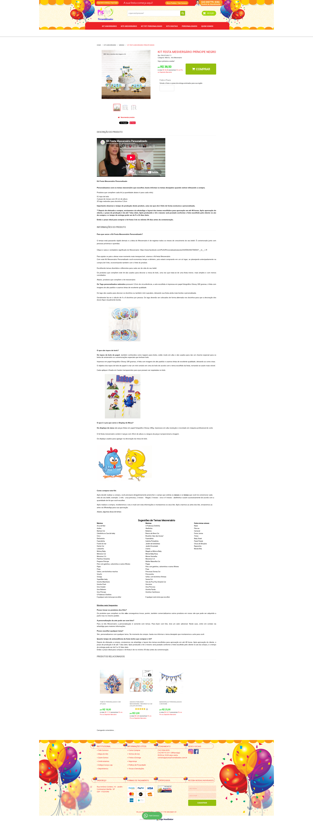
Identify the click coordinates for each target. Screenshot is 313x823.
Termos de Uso (134, 754)
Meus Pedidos (172, 3)
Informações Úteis (136, 746)
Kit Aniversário (109, 26)
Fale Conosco (182, 3)
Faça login (114, 2)
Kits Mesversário (129, 26)
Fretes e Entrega (135, 757)
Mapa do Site (103, 754)
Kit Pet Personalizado (151, 26)
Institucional (104, 746)
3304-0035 (130, 1)
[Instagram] (190, 751)
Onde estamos (103, 761)
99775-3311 (148, 1)
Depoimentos (148, 33)
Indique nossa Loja (105, 765)
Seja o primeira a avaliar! (166, 61)
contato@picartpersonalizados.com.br (172, 757)
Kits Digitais (172, 26)
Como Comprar (134, 750)
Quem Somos (207, 26)
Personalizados (189, 26)
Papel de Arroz (166, 33)
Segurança (133, 761)
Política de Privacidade (137, 765)
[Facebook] (196, 751)
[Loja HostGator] (164, 819)
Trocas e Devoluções (136, 768)
